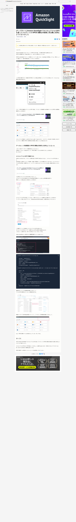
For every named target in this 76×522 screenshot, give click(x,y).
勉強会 (50, 3)
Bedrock (30, 3)
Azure (39, 3)
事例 (53, 3)
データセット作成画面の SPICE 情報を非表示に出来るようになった (7, 9)
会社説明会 (46, 3)
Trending (21, 3)
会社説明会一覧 (69, 126)
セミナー (42, 3)
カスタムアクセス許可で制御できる (7, 10)
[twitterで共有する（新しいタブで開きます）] (59, 39)
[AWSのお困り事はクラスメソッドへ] (38, 363)
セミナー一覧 (68, 123)
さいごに (2, 12)
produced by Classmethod (17, 1)
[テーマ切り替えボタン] (70, 1)
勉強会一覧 (69, 130)
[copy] (58, 255)
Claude (27, 3)
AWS (24, 3)
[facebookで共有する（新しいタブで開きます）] (57, 39)
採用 (55, 3)
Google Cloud (35, 3)
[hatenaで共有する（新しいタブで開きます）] (55, 39)
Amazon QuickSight (20, 36)
